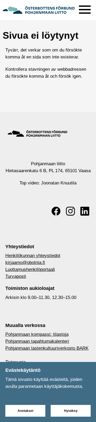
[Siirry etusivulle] (39, 9)
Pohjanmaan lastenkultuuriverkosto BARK (47, 348)
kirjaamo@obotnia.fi (25, 262)
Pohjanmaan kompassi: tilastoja (37, 334)
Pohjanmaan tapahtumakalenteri (37, 341)
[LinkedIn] (85, 211)
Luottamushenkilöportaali (30, 269)
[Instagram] (70, 211)
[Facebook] (56, 211)
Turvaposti (15, 276)
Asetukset (25, 411)
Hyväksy (71, 411)
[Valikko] (85, 8)
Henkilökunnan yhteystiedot (32, 255)
